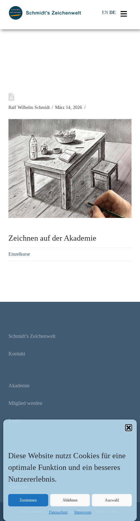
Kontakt (16, 353)
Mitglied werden (25, 403)
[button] (128, 427)
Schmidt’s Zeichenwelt (31, 336)
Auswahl (112, 500)
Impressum (82, 512)
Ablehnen (70, 500)
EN (105, 12)
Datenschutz (58, 512)
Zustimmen (28, 500)
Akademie (19, 385)
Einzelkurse (19, 254)
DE (112, 12)
